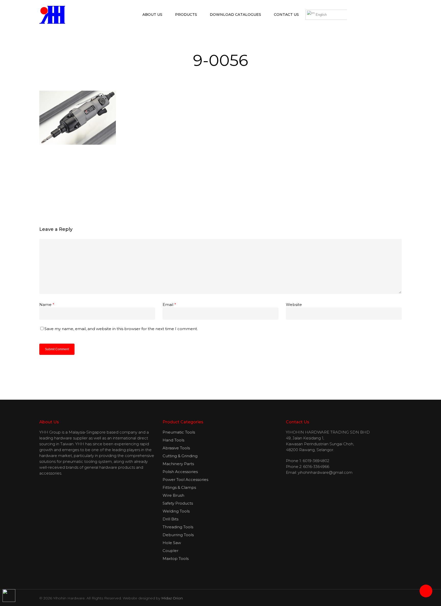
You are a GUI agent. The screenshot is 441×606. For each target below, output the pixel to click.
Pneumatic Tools (179, 432)
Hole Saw (172, 542)
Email (169, 304)
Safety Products (178, 503)
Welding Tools (176, 511)
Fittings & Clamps (179, 487)
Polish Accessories (180, 471)
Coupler (170, 550)
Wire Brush (173, 495)
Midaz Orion (172, 598)
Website (294, 304)
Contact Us (286, 14)
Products (186, 14)
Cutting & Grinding (180, 455)
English (321, 15)
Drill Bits (170, 519)
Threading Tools (178, 526)
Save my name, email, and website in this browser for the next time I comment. (121, 328)
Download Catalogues (235, 14)
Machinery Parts (178, 463)
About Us (152, 14)
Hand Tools (173, 440)
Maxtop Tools (176, 558)
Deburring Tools (178, 534)
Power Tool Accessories (185, 479)
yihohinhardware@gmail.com (325, 472)
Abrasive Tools (176, 448)
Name (46, 304)
